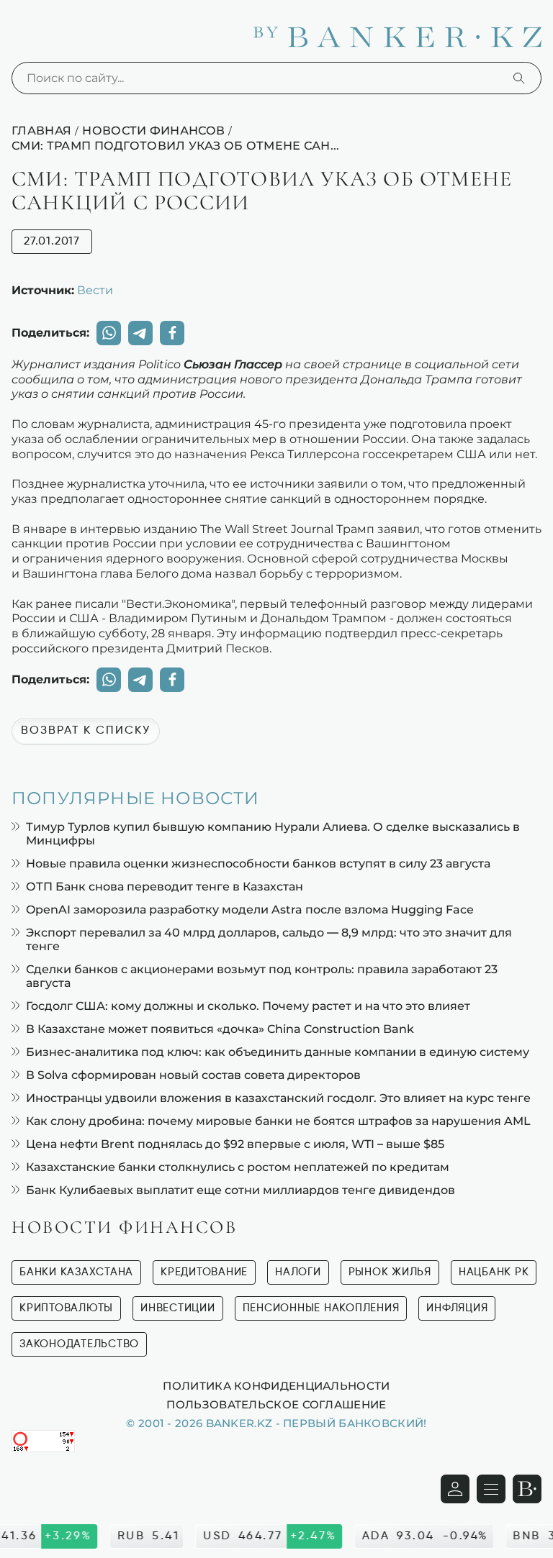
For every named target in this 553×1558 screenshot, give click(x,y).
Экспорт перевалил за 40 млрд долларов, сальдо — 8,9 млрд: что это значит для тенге (269, 939)
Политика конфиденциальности (276, 1385)
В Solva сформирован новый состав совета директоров (193, 1075)
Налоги (298, 1272)
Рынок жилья (390, 1272)
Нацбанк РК (494, 1272)
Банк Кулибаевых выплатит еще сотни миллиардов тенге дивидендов (240, 1190)
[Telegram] (140, 333)
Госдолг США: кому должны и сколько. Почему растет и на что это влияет (248, 1006)
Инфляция (456, 1308)
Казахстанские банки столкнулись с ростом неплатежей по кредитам (237, 1167)
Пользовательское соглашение (276, 1404)
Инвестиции (177, 1308)
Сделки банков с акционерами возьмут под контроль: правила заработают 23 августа (262, 976)
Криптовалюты (66, 1308)
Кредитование (204, 1272)
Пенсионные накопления (321, 1308)
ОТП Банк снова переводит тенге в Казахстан (164, 886)
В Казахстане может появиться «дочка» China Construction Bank (220, 1029)
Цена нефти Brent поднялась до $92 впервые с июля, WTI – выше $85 (235, 1144)
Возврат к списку (85, 731)
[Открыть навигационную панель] (491, 1489)
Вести (95, 290)
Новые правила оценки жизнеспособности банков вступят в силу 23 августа (258, 863)
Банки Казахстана (76, 1272)
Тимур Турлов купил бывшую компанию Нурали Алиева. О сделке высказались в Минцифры (273, 833)
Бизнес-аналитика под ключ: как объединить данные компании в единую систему (277, 1052)
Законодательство (79, 1344)
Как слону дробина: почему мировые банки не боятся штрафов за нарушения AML (278, 1121)
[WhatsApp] (108, 333)
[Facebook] (172, 333)
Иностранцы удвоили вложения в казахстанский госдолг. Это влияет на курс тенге (278, 1098)
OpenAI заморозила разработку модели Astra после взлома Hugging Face (250, 909)
